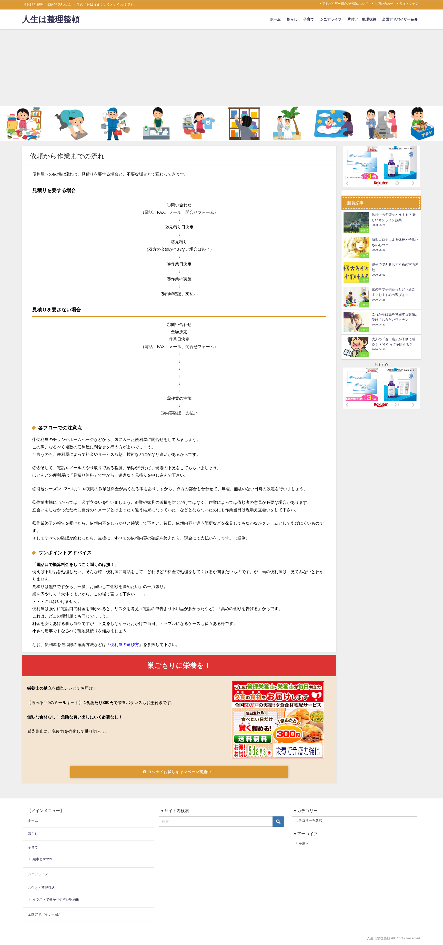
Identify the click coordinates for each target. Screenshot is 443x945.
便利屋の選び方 (124, 644)
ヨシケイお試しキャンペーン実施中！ (181, 772)
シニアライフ (330, 19)
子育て (308, 19)
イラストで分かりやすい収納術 (56, 899)
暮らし (292, 19)
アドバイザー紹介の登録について (345, 3)
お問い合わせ (384, 3)
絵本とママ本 (43, 859)
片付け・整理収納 (361, 19)
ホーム (275, 19)
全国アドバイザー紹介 (400, 19)
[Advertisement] (221, 68)
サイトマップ (409, 3)
